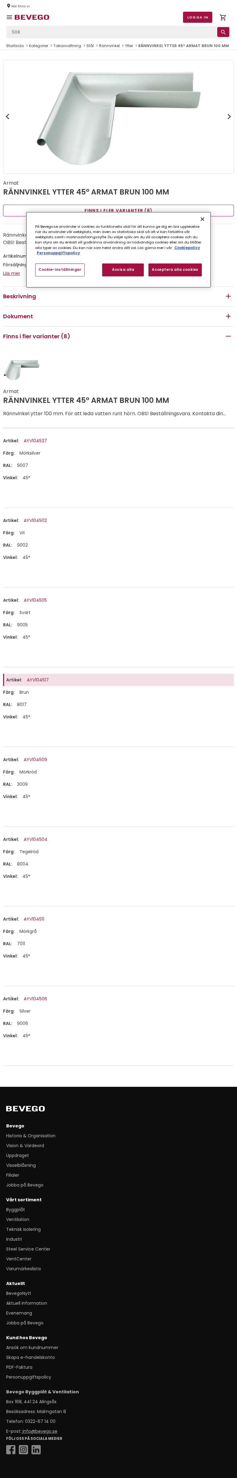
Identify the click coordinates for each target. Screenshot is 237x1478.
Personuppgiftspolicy (28, 1377)
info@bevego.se (39, 1431)
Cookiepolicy (187, 247)
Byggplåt (15, 1210)
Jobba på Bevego (25, 1185)
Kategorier (38, 45)
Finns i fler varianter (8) (119, 210)
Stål (90, 45)
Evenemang (19, 1313)
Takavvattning (67, 45)
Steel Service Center (28, 1249)
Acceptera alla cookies (175, 269)
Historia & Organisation (31, 1136)
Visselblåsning (21, 1165)
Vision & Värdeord (25, 1146)
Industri (14, 1239)
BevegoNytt (18, 1293)
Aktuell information (26, 1303)
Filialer (12, 1175)
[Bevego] (34, 1110)
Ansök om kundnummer (32, 1347)
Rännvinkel (109, 45)
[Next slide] (229, 117)
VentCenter (18, 1259)
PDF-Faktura (19, 1367)
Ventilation (17, 1219)
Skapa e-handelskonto (30, 1357)
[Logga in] (223, 18)
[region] (118, 249)
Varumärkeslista (23, 1269)
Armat (11, 183)
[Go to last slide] (8, 117)
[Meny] (10, 21)
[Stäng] (202, 219)
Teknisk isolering (23, 1229)
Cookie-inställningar (60, 269)
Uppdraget (17, 1155)
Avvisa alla (123, 269)
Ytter (129, 45)
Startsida (15, 45)
